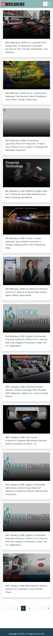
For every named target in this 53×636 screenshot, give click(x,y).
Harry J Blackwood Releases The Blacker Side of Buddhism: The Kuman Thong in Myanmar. (26, 96)
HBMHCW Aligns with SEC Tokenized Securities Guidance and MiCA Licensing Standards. (26, 194)
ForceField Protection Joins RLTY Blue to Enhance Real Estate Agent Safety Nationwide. (26, 292)
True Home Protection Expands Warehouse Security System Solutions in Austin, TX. (26, 440)
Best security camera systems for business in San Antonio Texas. (26, 588)
